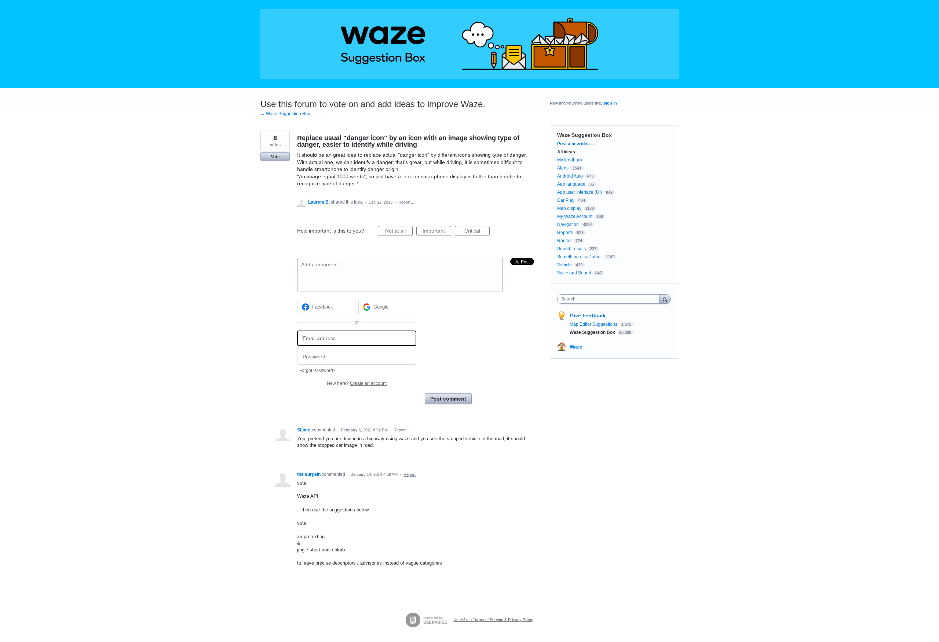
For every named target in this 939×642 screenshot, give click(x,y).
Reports (565, 232)
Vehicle (564, 264)
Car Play (565, 200)
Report (400, 430)
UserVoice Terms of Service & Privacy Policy (493, 619)
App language (571, 184)
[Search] (665, 298)
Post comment (448, 399)
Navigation (568, 224)
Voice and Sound (574, 273)
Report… (406, 202)
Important (437, 232)
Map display (569, 208)
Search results (571, 248)
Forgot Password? (317, 370)
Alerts (563, 168)
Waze (576, 347)
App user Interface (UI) (579, 192)
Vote (275, 156)
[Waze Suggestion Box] (469, 44)
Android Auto (570, 176)
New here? (357, 383)
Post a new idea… (575, 143)
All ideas (566, 151)
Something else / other (579, 256)
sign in (610, 103)
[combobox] (610, 299)
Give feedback (588, 315)
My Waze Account (574, 216)
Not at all (399, 232)
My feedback (569, 160)
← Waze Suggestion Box (285, 113)
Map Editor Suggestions (594, 324)
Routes (564, 240)
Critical (477, 232)
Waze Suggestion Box (584, 135)
